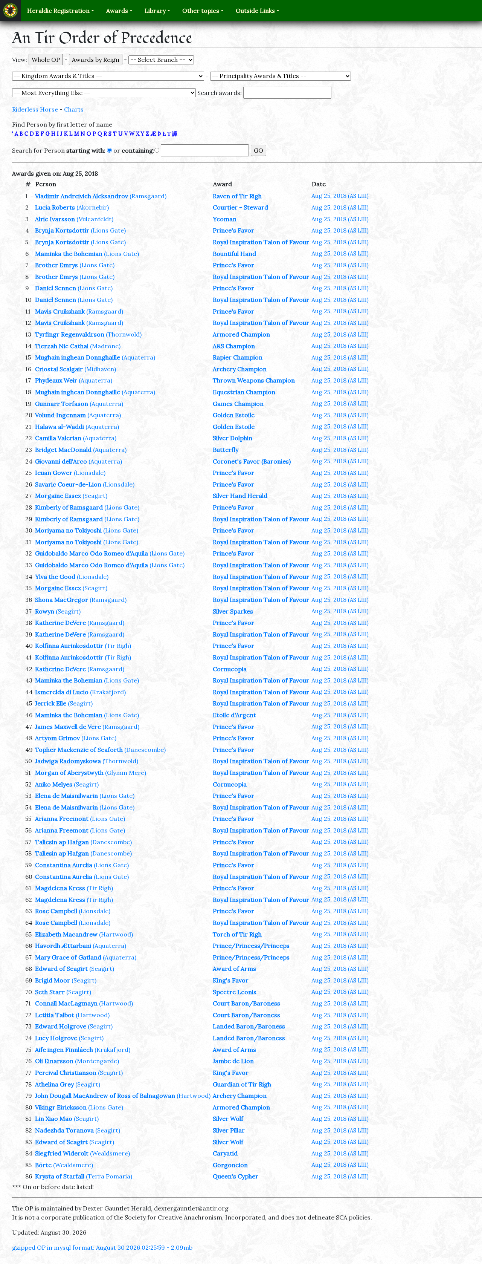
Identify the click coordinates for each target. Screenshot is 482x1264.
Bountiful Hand (234, 253)
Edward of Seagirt (61, 968)
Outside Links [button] (255, 10)
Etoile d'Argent (234, 715)
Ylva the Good (55, 576)
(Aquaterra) (138, 357)
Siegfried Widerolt (61, 1153)
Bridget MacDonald (63, 449)
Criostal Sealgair (59, 369)
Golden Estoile (234, 415)
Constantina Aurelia (63, 865)
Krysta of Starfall (59, 1176)
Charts (74, 109)
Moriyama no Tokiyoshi (68, 530)
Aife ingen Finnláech (64, 1049)
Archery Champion (240, 369)
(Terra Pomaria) (109, 1176)
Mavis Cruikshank (60, 311)
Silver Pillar (229, 1130)
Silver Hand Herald (240, 495)
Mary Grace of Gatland (68, 957)
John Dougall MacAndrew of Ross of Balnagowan (105, 1095)
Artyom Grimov (57, 738)
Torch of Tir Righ (237, 934)
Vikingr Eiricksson (61, 1107)
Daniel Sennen (55, 288)
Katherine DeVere (60, 622)
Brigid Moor (52, 980)
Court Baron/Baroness (246, 1003)
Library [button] (155, 10)
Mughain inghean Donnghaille (77, 357)
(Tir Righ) (118, 645)
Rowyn (44, 611)
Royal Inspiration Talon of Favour (261, 242)
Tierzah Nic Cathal (61, 346)
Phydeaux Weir (56, 380)
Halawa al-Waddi (59, 426)
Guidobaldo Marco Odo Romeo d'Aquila (91, 553)
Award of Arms (234, 968)
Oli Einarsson (54, 1061)
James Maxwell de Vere (68, 726)
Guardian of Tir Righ (242, 1084)
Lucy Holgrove (56, 1038)
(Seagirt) (94, 495)
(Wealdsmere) (110, 1153)
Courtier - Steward (240, 207)
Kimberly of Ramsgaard (69, 507)
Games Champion (238, 403)
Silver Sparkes (233, 611)
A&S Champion (234, 346)
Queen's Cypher (235, 1176)
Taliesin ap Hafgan (62, 842)
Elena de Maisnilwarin (66, 795)
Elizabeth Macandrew (66, 934)
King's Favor (231, 980)
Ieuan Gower (53, 472)
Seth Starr (50, 992)
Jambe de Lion (233, 1061)
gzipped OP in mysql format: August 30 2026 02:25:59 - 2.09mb (102, 1247)
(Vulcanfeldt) (94, 219)
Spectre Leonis (234, 992)
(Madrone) (105, 346)
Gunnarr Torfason (61, 403)
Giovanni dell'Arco (61, 461)
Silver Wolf (228, 1118)
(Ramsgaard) (148, 196)
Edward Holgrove (60, 1026)
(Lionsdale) (89, 472)
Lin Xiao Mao (53, 1118)
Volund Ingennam (60, 415)
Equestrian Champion (244, 392)
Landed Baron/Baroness (249, 1026)
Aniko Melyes (53, 784)
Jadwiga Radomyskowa (68, 761)
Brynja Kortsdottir (62, 230)
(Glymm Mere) (125, 772)
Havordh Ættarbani (63, 945)
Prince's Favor (233, 230)
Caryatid (225, 1153)
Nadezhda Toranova (64, 1130)
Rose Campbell (56, 911)
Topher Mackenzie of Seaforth (79, 749)
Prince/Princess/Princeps (251, 945)
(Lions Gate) (108, 230)
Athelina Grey (54, 1084)
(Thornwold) (124, 334)
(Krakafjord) (108, 692)
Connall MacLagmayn (66, 1003)
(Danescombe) (145, 749)
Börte (43, 1165)
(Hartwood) (116, 934)
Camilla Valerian (58, 438)
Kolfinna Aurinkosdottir (69, 645)
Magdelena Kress (60, 888)
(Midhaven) (100, 369)
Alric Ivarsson (55, 219)
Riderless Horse (35, 109)
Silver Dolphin (232, 438)
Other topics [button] (200, 10)
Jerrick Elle (50, 703)
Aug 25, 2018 (340, 195)
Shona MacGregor (61, 599)
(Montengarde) (97, 1061)
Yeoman (224, 219)
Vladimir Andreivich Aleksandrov (81, 196)
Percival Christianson (65, 1072)
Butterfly (225, 449)
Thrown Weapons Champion (254, 380)
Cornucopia (230, 669)
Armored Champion (241, 334)
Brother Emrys (56, 265)
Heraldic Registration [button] (58, 10)
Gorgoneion (230, 1165)
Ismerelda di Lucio (61, 692)
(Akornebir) (92, 207)
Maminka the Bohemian (68, 253)
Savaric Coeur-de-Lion (68, 484)
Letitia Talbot (54, 1015)
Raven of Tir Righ (237, 196)
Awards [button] (117, 10)
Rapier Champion (237, 357)
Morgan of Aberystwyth (69, 772)
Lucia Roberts (55, 207)
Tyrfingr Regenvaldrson (69, 334)
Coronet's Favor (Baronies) (252, 461)
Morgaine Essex (58, 495)
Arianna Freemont (61, 818)
